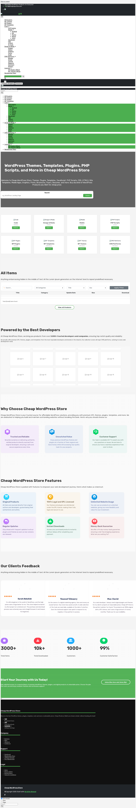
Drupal (10, 60)
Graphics (11, 51)
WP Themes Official (14, 71)
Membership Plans (10, 73)
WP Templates (9, 25)
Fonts (10, 53)
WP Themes (8, 21)
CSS (9, 41)
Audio (10, 55)
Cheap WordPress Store (9, 89)
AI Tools (10, 45)
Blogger (10, 58)
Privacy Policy (8, 771)
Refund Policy (8, 773)
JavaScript (11, 40)
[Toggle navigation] (2, 17)
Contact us (7, 743)
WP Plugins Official (14, 70)
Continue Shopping (7, 83)
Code (6, 26)
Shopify (10, 66)
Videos (10, 50)
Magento (11, 63)
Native (14, 36)
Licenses (7, 68)
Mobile (10, 30)
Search (47, 193)
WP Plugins (7, 23)
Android (14, 31)
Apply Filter (119, 288)
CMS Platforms (9, 56)
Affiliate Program (9, 757)
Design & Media (9, 46)
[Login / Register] (21, 14)
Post (4, 800)
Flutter (14, 35)
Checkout (19, 83)
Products (6, 739)
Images (10, 48)
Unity (13, 38)
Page (4, 802)
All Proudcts (8, 20)
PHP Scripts (12, 28)
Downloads (6, 798)
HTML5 (10, 43)
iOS (13, 33)
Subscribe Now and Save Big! (116, 682)
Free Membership (9, 759)
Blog (5, 740)
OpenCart (11, 65)
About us (7, 742)
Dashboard (7, 754)
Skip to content (5, 1)
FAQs (6, 770)
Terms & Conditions (10, 775)
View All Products (64, 307)
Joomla (10, 61)
